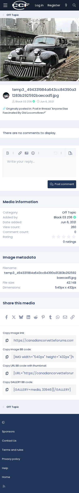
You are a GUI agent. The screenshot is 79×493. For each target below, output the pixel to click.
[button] (7, 153)
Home (6, 477)
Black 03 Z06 (23, 101)
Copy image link (13, 333)
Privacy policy (11, 459)
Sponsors (8, 431)
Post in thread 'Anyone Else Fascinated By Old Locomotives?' (35, 111)
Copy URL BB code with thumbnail (24, 366)
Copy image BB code (17, 349)
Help (5, 468)
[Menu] (5, 5)
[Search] (74, 5)
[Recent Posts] (66, 5)
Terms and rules (12, 450)
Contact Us (9, 441)
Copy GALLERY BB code (17, 382)
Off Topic (69, 212)
